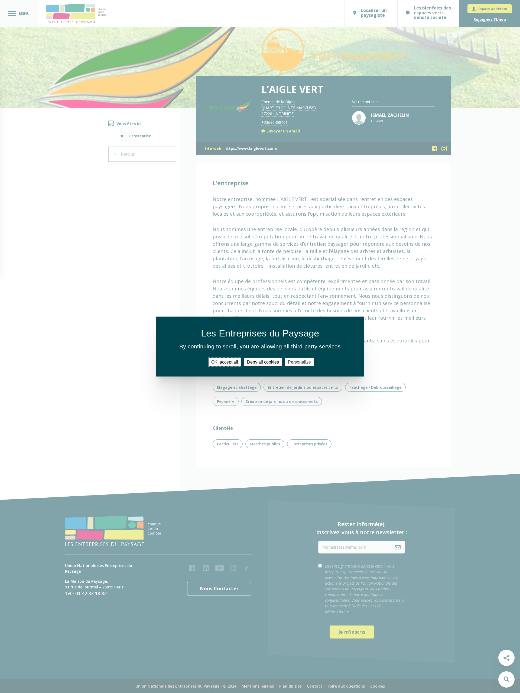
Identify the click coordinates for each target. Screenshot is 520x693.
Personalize (299, 362)
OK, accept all (224, 362)
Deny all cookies (263, 362)
